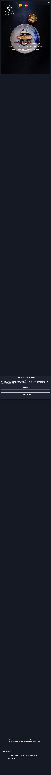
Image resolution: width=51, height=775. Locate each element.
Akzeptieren (25, 387)
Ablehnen (25, 391)
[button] (49, 377)
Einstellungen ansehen (25, 394)
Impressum (32, 397)
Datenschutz (27, 397)
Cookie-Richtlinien (20, 397)
